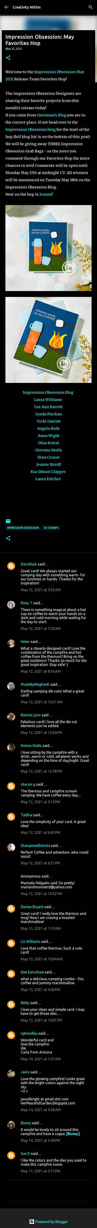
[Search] (90, 7)
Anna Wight (48, 435)
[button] (8, 58)
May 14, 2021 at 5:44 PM (40, 1140)
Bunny (26, 1123)
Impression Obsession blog (30, 129)
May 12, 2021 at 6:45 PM (40, 832)
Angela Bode (48, 428)
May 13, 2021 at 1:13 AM (41, 928)
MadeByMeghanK (35, 684)
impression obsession (23, 527)
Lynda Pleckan (48, 414)
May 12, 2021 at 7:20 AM (41, 628)
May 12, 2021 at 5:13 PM (40, 802)
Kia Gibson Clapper (48, 471)
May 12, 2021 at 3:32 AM (41, 590)
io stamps (51, 527)
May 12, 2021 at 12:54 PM (41, 732)
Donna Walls (31, 746)
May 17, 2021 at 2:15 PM (40, 1171)
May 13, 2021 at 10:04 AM (42, 959)
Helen (25, 642)
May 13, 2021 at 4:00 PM (40, 990)
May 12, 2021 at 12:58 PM (41, 771)
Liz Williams (30, 941)
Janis (25, 1072)
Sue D (25, 1153)
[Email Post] (8, 522)
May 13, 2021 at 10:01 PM (41, 1020)
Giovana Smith (48, 450)
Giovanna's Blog (51, 115)
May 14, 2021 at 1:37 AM (41, 1059)
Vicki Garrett (48, 421)
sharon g (28, 784)
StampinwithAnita (35, 846)
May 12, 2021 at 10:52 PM (41, 894)
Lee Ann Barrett (48, 407)
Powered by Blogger (51, 1222)
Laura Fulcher (48, 479)
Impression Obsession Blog (48, 392)
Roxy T (26, 603)
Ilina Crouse (48, 457)
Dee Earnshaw (32, 972)
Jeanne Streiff (48, 464)
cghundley (29, 1033)
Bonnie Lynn (31, 715)
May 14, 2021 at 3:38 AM (41, 1110)
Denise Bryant (32, 907)
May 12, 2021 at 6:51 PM (40, 863)
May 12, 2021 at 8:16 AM (41, 671)
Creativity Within (27, 7)
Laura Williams (48, 399)
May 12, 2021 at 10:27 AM (42, 702)
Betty (25, 1003)
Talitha (26, 815)
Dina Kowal (48, 443)
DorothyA (29, 564)
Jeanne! (46, 194)
